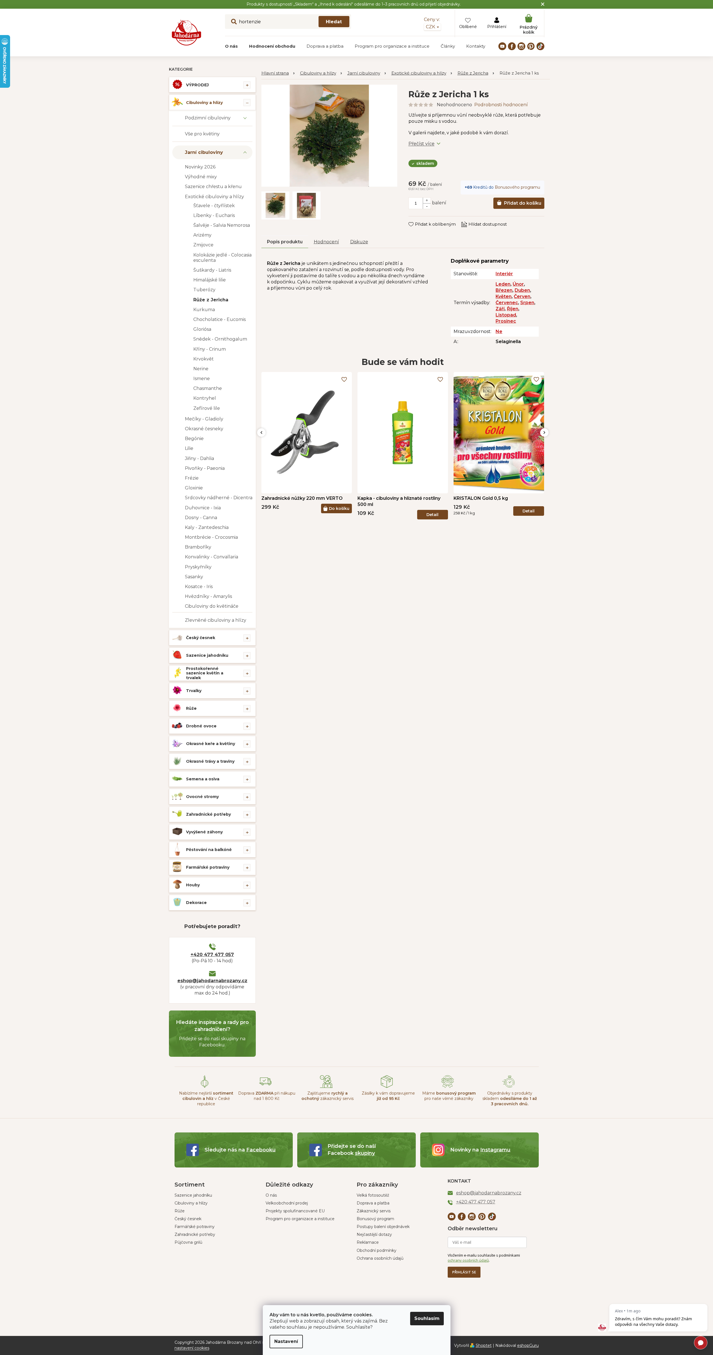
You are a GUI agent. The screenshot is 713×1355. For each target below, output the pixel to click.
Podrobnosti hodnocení (501, 104)
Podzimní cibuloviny (208, 118)
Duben (522, 290)
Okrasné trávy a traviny (210, 761)
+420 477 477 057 (212, 954)
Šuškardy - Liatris (212, 270)
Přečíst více (421, 143)
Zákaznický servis (374, 1210)
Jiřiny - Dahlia (199, 458)
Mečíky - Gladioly (204, 419)
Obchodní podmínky (376, 1250)
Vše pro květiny (202, 134)
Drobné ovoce (201, 726)
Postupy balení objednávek (383, 1226)
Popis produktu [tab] (285, 241)
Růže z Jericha (210, 299)
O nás (271, 1195)
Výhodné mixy (201, 176)
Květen (504, 296)
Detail (432, 514)
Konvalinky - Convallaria (211, 556)
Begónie (194, 438)
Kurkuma (204, 309)
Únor (518, 284)
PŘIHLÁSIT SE (464, 1272)
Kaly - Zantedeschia (207, 527)
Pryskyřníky (198, 567)
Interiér (504, 273)
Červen (522, 296)
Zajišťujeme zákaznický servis (327, 1096)
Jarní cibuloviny (204, 152)
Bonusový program (375, 1218)
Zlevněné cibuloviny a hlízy (215, 620)
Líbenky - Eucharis (214, 215)
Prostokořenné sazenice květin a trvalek (204, 673)
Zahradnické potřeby (208, 814)
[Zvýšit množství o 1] (427, 200)
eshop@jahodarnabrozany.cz (212, 980)
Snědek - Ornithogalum (220, 339)
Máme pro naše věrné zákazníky (449, 1096)
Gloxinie (194, 488)
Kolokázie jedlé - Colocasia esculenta (222, 257)
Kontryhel (204, 398)
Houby (193, 884)
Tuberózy (204, 289)
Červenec (507, 302)
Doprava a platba (373, 1203)
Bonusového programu (517, 187)
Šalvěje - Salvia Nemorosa (221, 225)
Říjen (512, 308)
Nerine (200, 368)
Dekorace (196, 902)
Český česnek (200, 637)
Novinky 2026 (200, 167)
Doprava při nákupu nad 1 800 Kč (266, 1096)
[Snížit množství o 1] (427, 206)
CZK (431, 26)
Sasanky (194, 576)
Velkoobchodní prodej (287, 1203)
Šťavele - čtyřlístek (214, 205)
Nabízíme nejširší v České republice (206, 1099)
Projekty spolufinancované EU (295, 1210)
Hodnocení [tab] (326, 241)
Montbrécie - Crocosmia (211, 537)
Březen (504, 290)
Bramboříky (198, 547)
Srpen (527, 302)
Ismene (201, 378)
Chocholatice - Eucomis (219, 319)
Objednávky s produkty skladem (509, 1099)
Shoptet (484, 1345)
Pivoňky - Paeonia (205, 468)
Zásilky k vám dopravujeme (388, 1096)
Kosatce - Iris (199, 586)
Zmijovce (203, 245)
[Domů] (277, 73)
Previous (261, 432)
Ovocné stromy (202, 796)
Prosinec (506, 321)
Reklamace (368, 1242)
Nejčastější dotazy (374, 1234)
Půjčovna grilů (188, 1242)
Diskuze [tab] (359, 241)
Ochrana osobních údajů (380, 1258)
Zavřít (418, 218)
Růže (191, 708)
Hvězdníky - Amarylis (208, 596)
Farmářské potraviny (207, 867)
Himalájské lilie (209, 280)
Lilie (189, 448)
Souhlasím (427, 1318)
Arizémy (202, 235)
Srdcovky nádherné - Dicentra (218, 497)
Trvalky (193, 690)
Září (500, 308)
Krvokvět (203, 359)
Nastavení (286, 1341)
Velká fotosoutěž (373, 1195)
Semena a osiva (202, 778)
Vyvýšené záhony (204, 831)
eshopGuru (528, 1345)
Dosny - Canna (201, 517)
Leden (503, 284)
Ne (499, 331)
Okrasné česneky (204, 428)
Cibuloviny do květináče (211, 606)
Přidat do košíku (522, 203)
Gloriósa (202, 329)
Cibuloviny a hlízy (204, 102)
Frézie (192, 478)
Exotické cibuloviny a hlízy (214, 196)
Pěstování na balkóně (209, 849)
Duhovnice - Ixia (203, 507)
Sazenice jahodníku (207, 655)
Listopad (506, 315)
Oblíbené (468, 26)
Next (544, 432)
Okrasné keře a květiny (210, 743)
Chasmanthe (207, 388)
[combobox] (288, 21)
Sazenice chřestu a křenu (213, 186)
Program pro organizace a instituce (300, 1218)
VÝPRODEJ (197, 84)
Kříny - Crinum (209, 349)
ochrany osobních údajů (468, 1260)
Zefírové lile (206, 408)
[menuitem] (231, 46)
